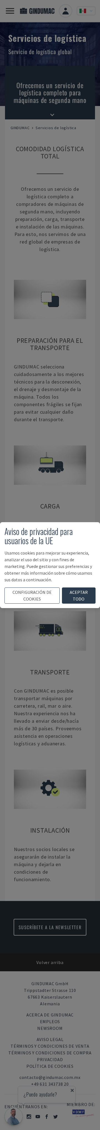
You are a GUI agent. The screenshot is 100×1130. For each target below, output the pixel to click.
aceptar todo (79, 595)
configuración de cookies (32, 595)
